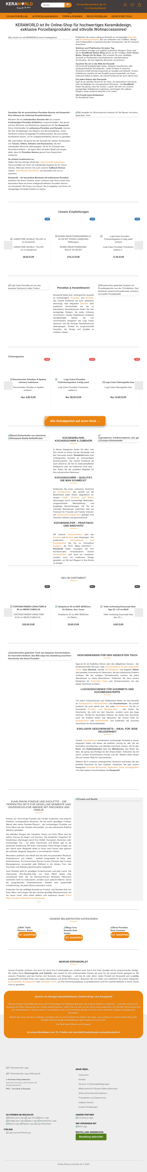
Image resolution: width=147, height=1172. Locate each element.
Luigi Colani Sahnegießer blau (118, 387)
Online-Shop (63, 1164)
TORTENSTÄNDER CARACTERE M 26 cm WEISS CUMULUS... (28, 615)
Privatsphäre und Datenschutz (92, 1098)
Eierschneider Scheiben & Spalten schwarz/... (28, 388)
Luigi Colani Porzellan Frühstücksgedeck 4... (118, 248)
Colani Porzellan (17, 16)
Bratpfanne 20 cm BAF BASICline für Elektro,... (73, 615)
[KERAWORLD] (20, 5)
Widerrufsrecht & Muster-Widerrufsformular (98, 1088)
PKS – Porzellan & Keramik (18, 1089)
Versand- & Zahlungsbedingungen (94, 1084)
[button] (125, 5)
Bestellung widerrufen (91, 1137)
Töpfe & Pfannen (72, 16)
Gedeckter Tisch (121, 16)
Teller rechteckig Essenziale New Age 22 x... (118, 615)
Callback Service (86, 1102)
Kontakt (82, 1079)
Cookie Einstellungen (88, 1107)
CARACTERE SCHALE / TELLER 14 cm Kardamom (28, 248)
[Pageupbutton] (139, 1167)
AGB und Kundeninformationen (93, 1093)
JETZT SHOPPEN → (27, 935)
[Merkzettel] (132, 5)
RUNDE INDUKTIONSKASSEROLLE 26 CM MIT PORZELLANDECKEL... (73, 248)
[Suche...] (68, 5)
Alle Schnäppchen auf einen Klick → (75, 421)
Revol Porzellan (97, 16)
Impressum (84, 1075)
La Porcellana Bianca (45, 16)
